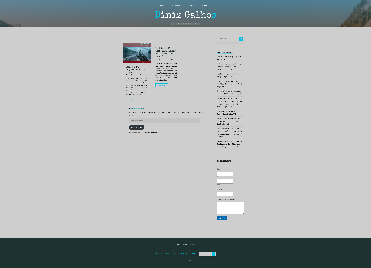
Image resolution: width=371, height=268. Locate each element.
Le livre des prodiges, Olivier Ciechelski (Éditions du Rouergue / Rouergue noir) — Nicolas (230, 131)
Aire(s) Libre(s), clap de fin (228, 57)
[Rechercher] (241, 39)
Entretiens (182, 253)
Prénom (219, 177)
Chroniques (170, 253)
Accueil (159, 253)
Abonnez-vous (136, 127)
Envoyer (222, 218)
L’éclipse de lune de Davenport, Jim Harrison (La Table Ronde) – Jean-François (229, 144)
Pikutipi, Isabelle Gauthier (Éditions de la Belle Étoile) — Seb (229, 121)
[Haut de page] (363, 260)
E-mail (220, 189)
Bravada (185, 261)
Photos (193, 253)
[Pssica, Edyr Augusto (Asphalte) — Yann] (137, 53)
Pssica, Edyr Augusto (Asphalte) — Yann (136, 69)
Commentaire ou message (226, 200)
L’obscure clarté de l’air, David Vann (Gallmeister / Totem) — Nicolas (229, 67)
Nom (218, 184)
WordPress (195, 261)
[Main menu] (365, 6)
